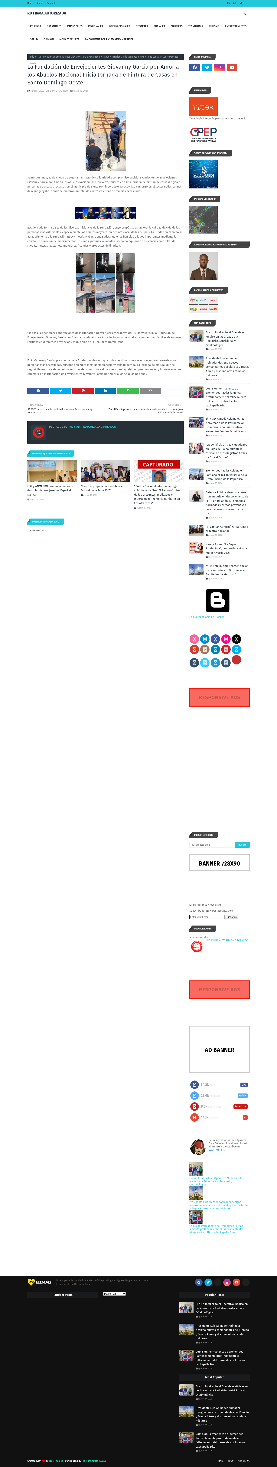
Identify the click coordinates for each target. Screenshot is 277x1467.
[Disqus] (219, 762)
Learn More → (216, 1149)
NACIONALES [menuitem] (54, 26)
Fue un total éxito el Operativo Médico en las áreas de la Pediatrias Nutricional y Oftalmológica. (225, 339)
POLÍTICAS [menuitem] (177, 26)
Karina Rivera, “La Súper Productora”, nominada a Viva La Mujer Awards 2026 (226, 548)
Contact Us (244, 1461)
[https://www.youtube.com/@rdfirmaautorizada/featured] (244, 67)
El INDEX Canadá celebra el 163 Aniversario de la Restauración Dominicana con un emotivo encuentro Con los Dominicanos (226, 425)
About (40, 3)
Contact (51, 3)
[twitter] (240, 3)
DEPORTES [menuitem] (142, 26)
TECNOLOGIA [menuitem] (195, 26)
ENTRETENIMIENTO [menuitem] (236, 26)
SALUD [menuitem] (34, 39)
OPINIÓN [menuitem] (49, 39)
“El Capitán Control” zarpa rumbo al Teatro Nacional (227, 529)
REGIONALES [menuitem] (95, 26)
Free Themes (56, 1460)
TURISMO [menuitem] (214, 26)
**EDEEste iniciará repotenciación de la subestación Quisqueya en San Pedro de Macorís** (227, 570)
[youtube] (232, 67)
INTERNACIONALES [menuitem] (119, 26)
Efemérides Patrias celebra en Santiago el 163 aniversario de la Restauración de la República (226, 475)
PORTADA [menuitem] (35, 26)
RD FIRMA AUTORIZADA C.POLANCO (49, 90)
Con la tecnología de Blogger (206, 617)
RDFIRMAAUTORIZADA (94, 1460)
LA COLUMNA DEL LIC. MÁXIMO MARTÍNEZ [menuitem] (109, 39)
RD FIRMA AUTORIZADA (46, 13)
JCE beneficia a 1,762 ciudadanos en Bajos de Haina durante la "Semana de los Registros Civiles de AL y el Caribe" (226, 451)
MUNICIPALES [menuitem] (75, 26)
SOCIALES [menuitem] (159, 26)
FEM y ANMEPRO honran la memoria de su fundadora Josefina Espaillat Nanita (50, 490)
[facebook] (228, 3)
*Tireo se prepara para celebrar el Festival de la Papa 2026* (102, 488)
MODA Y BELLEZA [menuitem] (69, 39)
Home (30, 3)
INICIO (220, 1461)
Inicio (33, 56)
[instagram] (235, 3)
